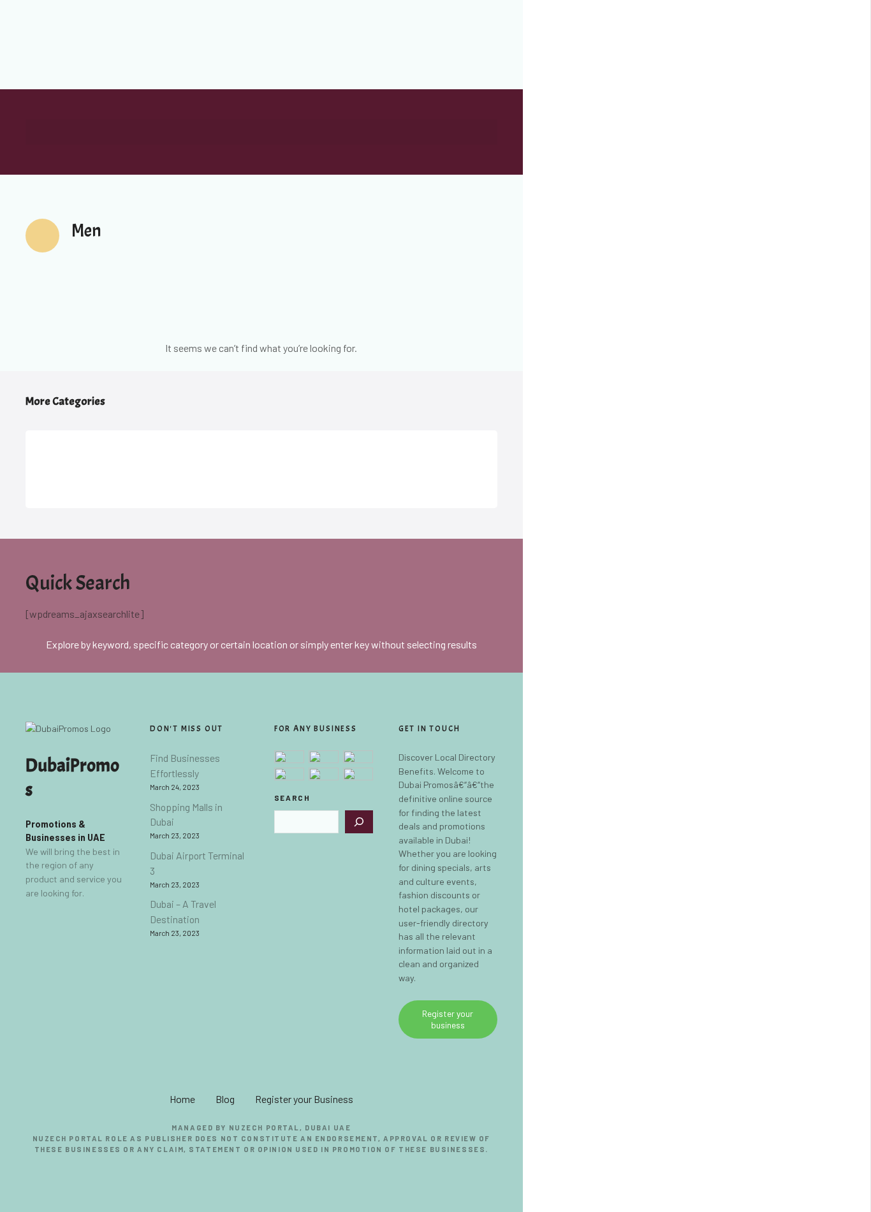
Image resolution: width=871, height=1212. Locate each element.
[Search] (359, 821)
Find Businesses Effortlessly (185, 765)
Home (182, 1099)
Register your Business (304, 1099)
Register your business (447, 1019)
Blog (225, 1099)
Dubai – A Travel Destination (183, 911)
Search (292, 797)
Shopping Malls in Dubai (186, 814)
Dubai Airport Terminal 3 (197, 863)
